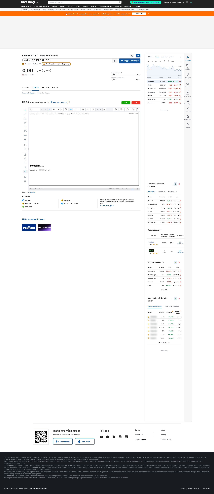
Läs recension (180, 243)
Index (157, 57)
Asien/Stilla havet (108, 9)
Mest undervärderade (155, 306)
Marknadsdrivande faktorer (156, 184)
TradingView (31, 192)
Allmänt (25, 87)
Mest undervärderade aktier (157, 299)
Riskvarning (206, 488)
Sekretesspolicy (193, 488)
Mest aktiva (151, 191)
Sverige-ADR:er (73, 9)
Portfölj (163, 435)
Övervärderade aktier (142, 9)
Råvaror (164, 57)
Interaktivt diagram (44, 93)
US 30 (150, 96)
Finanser (45, 87)
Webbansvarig (166, 439)
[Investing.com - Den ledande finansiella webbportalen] (30, 2)
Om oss (138, 430)
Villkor (183, 488)
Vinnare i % (162, 191)
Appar (163, 430)
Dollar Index (152, 99)
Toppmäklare (153, 230)
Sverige (44, 9)
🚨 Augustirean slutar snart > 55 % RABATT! (146, 2)
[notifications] (187, 2)
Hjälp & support (140, 439)
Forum (55, 87)
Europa (89, 9)
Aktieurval (118, 6)
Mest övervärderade (172, 306)
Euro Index (151, 103)
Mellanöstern (97, 9)
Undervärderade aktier (127, 9)
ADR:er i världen (61, 9)
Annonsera (139, 435)
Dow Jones (151, 92)
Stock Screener (35, 9)
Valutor (150, 57)
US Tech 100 (152, 88)
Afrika (117, 9)
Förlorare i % (172, 191)
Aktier (25, 9)
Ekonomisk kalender (105, 6)
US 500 (150, 85)
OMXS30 (151, 81)
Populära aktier (154, 262)
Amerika (82, 9)
